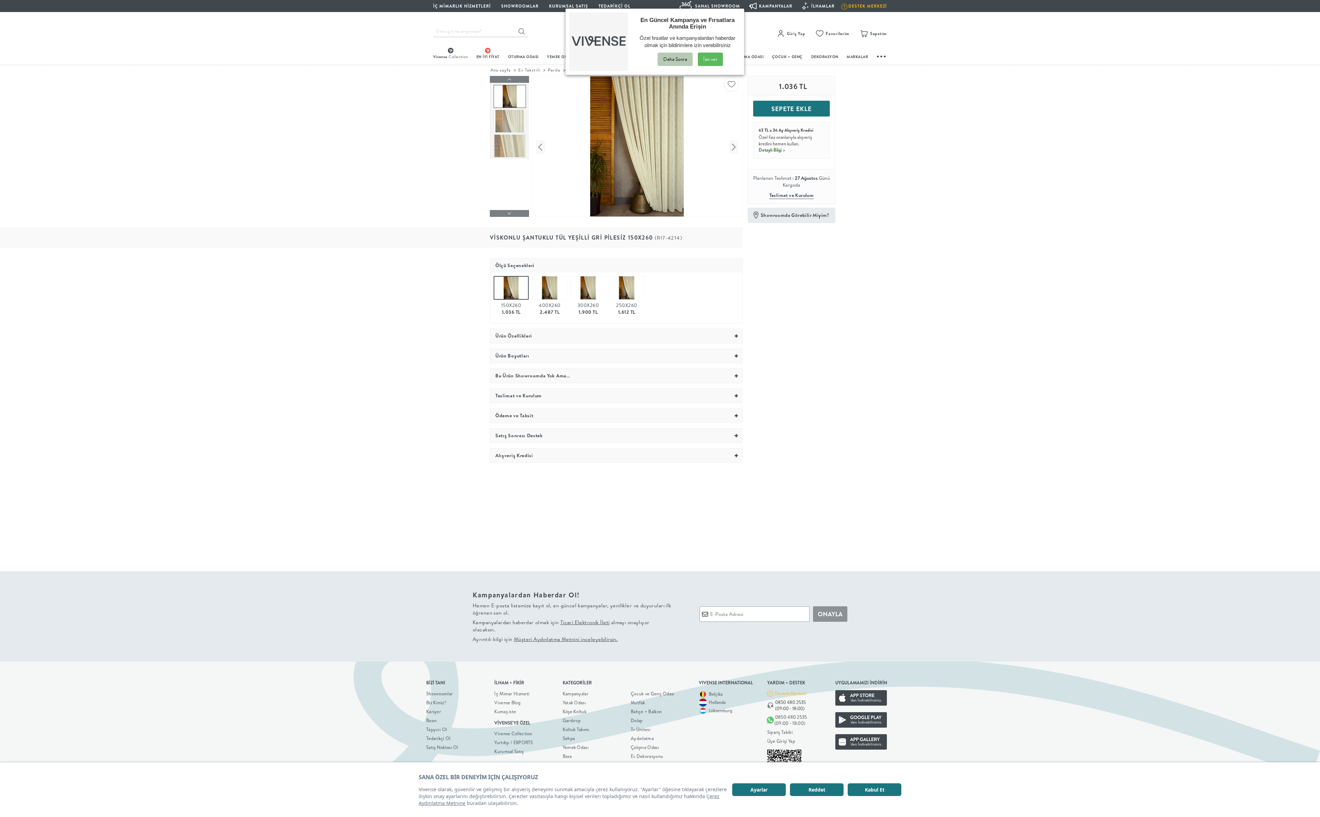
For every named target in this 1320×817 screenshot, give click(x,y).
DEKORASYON (824, 56)
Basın (431, 720)
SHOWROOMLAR (520, 6)
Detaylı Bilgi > (772, 150)
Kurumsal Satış (509, 751)
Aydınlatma (642, 738)
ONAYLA (830, 614)
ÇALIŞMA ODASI (748, 56)
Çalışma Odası (645, 747)
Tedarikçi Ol (614, 6)
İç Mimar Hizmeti (511, 694)
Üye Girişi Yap (781, 741)
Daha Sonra (675, 59)
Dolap (637, 720)
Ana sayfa (501, 70)
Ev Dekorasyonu (647, 756)
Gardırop (572, 720)
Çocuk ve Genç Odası (652, 694)
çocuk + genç (787, 56)
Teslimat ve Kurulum (791, 195)
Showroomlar (439, 694)
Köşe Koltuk (574, 711)
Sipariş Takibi (780, 732)
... (882, 55)
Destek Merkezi (790, 693)
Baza (567, 756)
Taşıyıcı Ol (436, 729)
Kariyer (433, 711)
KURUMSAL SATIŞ (568, 6)
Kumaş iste (505, 711)
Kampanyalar (575, 694)
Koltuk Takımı (576, 729)
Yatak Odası (574, 702)
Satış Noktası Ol (442, 747)
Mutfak (638, 702)
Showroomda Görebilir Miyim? (795, 215)
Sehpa (569, 738)
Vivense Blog (507, 702)
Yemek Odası (575, 747)
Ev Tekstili (529, 70)
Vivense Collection (513, 733)
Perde (554, 70)
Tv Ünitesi (640, 729)
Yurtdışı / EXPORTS (513, 742)
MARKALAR (857, 56)
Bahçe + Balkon (646, 711)
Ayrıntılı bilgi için (545, 639)
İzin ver (710, 59)
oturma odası (523, 56)
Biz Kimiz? (436, 702)
